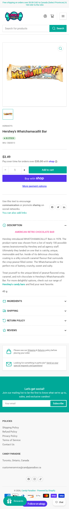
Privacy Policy (9, 436)
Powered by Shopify (46, 490)
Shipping (31, 350)
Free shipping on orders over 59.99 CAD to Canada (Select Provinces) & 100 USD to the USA (35, 3)
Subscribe (58, 403)
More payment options (34, 186)
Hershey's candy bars (13, 284)
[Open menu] (63, 16)
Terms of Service (11, 440)
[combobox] (34, 28)
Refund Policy (9, 431)
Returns (41, 350)
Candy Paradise (29, 490)
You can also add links (14, 212)
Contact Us (8, 444)
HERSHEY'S (7, 126)
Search (60, 28)
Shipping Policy (10, 427)
